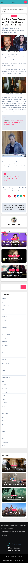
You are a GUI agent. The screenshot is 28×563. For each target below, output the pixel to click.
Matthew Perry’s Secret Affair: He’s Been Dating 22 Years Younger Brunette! (13, 122)
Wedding (4, 445)
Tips (3, 424)
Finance (4, 359)
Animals (4, 298)
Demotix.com (14, 548)
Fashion (4, 356)
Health (3, 374)
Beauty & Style (6, 305)
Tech (3, 420)
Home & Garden (6, 377)
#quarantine (13, 32)
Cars (3, 323)
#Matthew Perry (7, 30)
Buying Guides (5, 316)
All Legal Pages (10, 556)
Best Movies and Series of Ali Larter (14, 258)
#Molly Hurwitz (5, 32)
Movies (17, 255)
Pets (3, 410)
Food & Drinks (5, 363)
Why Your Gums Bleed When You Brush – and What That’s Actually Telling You (14, 484)
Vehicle (3, 438)
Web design (5, 442)
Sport (3, 417)
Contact (23, 560)
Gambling (4, 366)
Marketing (4, 392)
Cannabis (4, 320)
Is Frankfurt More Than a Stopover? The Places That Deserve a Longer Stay (14, 514)
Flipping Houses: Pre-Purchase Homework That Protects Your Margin (14, 469)
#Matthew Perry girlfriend (18, 30)
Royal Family (5, 413)
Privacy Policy (18, 556)
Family (3, 352)
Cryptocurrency (6, 334)
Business (4, 313)
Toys (3, 428)
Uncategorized (6, 435)
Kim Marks (8, 244)
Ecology (4, 338)
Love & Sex (4, 388)
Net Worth (4, 402)
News (3, 406)
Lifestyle (4, 384)
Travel (3, 431)
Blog (3, 309)
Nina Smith (8, 259)
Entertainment (5, 345)
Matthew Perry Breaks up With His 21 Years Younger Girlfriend (13, 22)
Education (4, 341)
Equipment (4, 349)
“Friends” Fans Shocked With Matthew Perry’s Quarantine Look (13, 179)
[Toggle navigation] (2, 2)
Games (3, 370)
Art (2, 302)
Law (3, 381)
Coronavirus (5, 331)
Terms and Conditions (8, 560)
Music (17, 270)
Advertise (17, 560)
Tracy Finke (9, 28)
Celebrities (14, 16)
